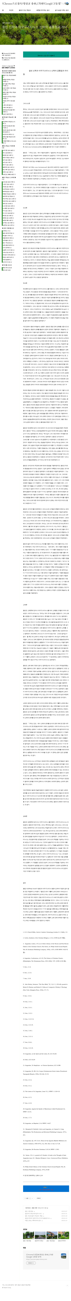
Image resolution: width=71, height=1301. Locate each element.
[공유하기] (30, 1198)
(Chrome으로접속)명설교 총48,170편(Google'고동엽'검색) (34, 3)
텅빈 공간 (7, 270)
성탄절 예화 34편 (8, 220)
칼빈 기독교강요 (8, 243)
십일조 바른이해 (8, 114)
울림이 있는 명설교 (25, 10)
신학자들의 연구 (8, 240)
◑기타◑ (27, 1208)
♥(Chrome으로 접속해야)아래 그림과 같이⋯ (8, 54)
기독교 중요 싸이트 (8, 252)
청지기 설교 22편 (8, 165)
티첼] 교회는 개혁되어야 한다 (33, 1220)
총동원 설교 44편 (8, 155)
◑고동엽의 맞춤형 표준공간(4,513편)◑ (9, 72)
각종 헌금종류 (7, 259)
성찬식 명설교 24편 (8, 157)
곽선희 (11, 10)
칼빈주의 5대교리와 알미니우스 (33, 1213)
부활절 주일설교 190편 (9, 194)
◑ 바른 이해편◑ (8, 228)
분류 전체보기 (8, 68)
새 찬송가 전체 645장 (9, 255)
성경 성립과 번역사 (8, 245)
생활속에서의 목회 (8, 238)
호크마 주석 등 (7, 262)
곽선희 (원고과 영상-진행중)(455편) (9, 131)
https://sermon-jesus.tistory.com (36, 1259)
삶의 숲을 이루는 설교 (62, 10)
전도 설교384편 (7, 153)
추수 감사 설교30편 (8, 213)
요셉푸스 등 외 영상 (8, 250)
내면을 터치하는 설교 (42, 10)
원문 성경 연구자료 (8, 233)
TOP (67, 1285)
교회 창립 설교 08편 (9, 150)
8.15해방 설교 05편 (8, 208)
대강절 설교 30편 (8, 215)
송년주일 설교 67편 (8, 225)
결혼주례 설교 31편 (8, 167)
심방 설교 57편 (7, 162)
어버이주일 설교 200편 (9, 201)
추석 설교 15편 (7, 211)
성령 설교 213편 (8, 203)
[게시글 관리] (32, 1198)
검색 (63, 3)
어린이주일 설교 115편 (9, 199)
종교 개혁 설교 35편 (9, 169)
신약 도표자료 (7, 247)
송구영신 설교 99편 (8, 223)
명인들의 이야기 (8, 235)
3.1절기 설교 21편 (8, 184)
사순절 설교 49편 (8, 187)
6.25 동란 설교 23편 (9, 206)
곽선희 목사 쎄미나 (8, 134)
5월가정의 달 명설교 (9, 196)
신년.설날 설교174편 (9, 182)
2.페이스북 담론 (7, 107)
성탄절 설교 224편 (8, 218)
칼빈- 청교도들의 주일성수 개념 (33, 1216)
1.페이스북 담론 (7, 105)
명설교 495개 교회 (8, 257)
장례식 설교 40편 (8, 172)
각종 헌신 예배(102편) (9, 174)
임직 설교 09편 (7, 160)
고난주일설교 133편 (9, 189)
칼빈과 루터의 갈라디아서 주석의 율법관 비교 (37, 1218)
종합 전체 (34, 1208)
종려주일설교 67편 (8, 191)
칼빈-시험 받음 (29, 1211)
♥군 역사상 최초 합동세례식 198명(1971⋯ (8, 59)
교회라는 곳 (6, 231)
